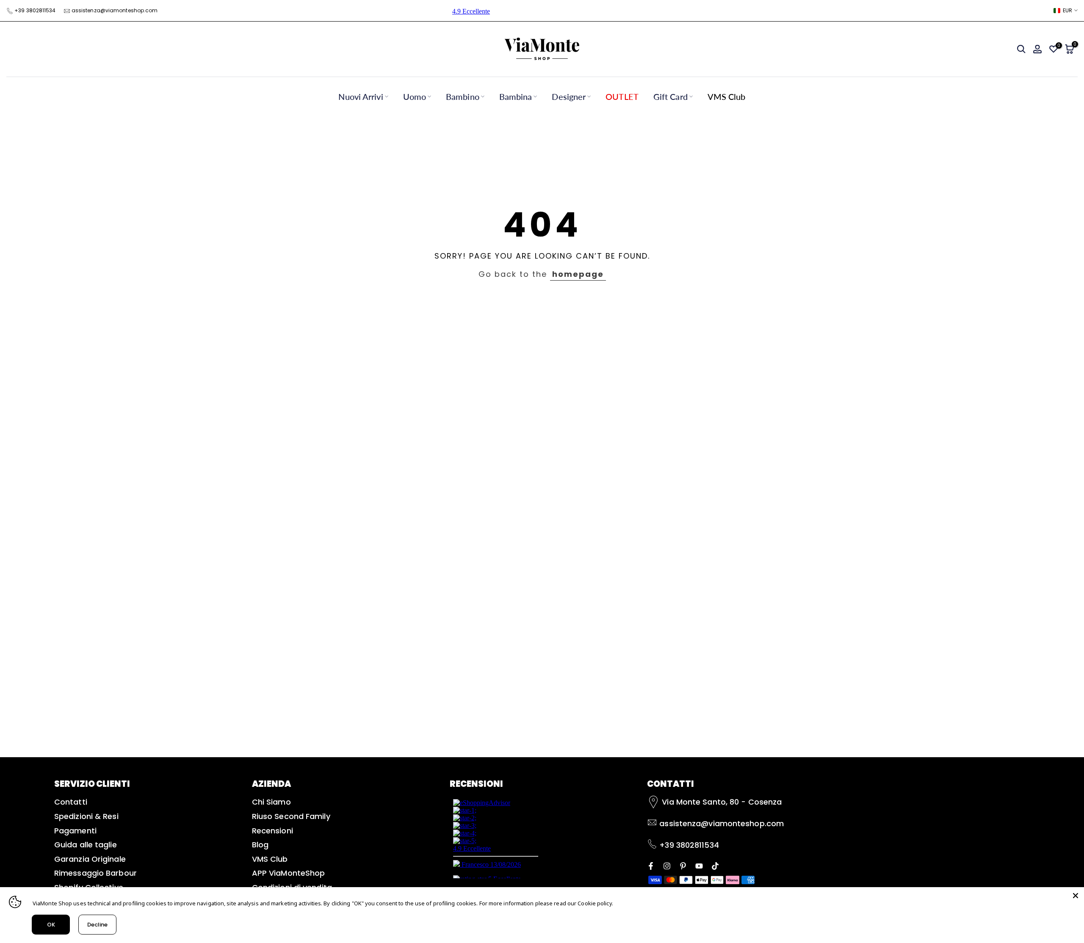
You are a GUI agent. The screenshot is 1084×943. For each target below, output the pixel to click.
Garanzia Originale (90, 859)
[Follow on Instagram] (667, 865)
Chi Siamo (271, 802)
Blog (260, 844)
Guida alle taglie (85, 844)
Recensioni (272, 830)
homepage (578, 274)
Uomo (414, 96)
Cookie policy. (595, 903)
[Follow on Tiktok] (715, 865)
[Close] (1075, 895)
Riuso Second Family (291, 816)
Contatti (70, 802)
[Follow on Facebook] (651, 865)
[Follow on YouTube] (699, 865)
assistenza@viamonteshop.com (115, 10)
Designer (569, 96)
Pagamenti (75, 830)
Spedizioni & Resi (86, 816)
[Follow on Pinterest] (683, 865)
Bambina (515, 96)
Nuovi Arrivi (360, 96)
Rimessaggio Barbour (95, 873)
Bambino (462, 96)
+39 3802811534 (34, 10)
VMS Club (727, 96)
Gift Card (670, 96)
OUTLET (622, 96)
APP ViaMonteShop (288, 873)
